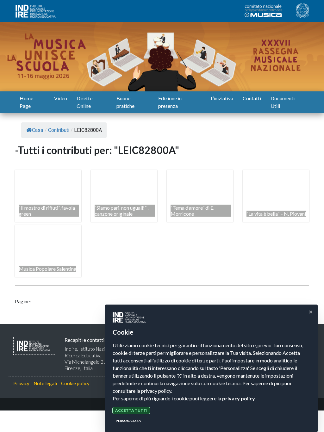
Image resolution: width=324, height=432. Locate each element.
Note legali (45, 383)
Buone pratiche (125, 102)
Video (60, 98)
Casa (37, 130)
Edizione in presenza (170, 102)
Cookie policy (75, 383)
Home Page (26, 102)
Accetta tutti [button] (131, 410)
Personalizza (128, 421)
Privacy (21, 383)
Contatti (252, 98)
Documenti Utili (283, 102)
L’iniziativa (222, 98)
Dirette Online (84, 102)
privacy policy (238, 398)
